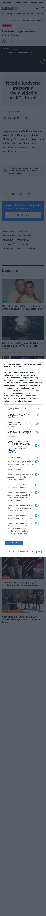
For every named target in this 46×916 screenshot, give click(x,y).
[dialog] (23, 458)
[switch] (37, 415)
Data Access (23, 552)
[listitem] (23, 409)
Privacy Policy (37, 552)
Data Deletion (9, 552)
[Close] (41, 364)
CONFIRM (14, 543)
